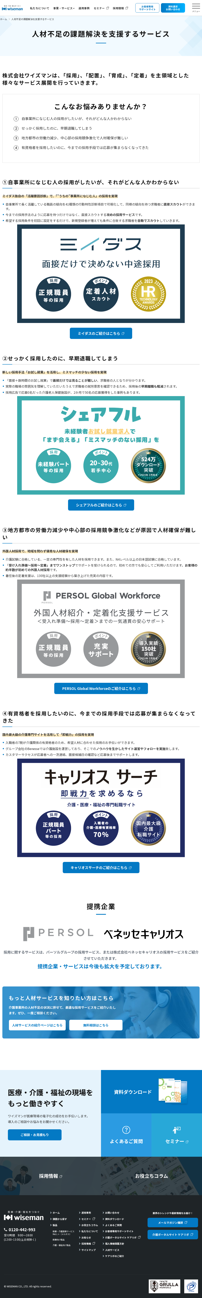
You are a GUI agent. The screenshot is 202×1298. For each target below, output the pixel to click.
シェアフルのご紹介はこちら (99, 504)
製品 (55, 1225)
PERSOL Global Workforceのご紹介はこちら (99, 688)
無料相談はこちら (95, 1025)
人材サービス (112, 1249)
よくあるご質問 (113, 1225)
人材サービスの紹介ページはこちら (37, 1025)
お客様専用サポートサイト (119, 1231)
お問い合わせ (112, 1212)
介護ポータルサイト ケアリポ (121, 1237)
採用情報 (118, 8)
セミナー (99, 8)
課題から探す (60, 1219)
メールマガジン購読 (170, 1222)
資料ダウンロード (114, 1219)
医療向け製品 (59, 1239)
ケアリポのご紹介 (114, 1256)
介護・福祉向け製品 (61, 1245)
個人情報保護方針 (114, 1243)
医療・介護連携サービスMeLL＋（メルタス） (63, 1233)
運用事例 (84, 8)
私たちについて (39, 8)
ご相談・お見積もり (35, 1134)
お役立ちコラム (89, 1225)
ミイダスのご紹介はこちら (99, 333)
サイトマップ (88, 1249)
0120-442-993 (22, 1229)
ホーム (3, 19)
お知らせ (86, 1237)
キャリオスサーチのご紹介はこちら (99, 867)
